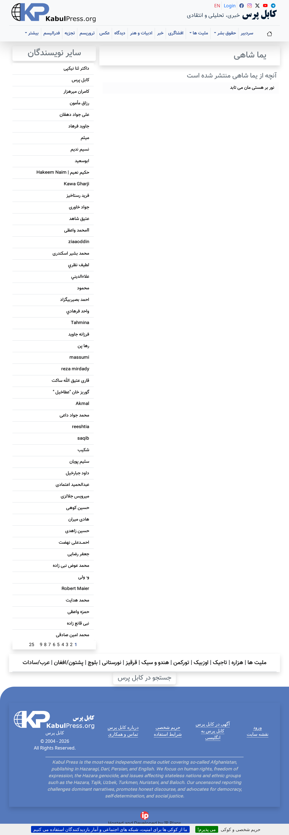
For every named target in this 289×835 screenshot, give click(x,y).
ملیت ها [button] (200, 33)
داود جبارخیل (77, 473)
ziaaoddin (78, 242)
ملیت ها (257, 662)
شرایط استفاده (168, 734)
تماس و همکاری (123, 734)
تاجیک (220, 662)
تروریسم (87, 33)
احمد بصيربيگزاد (74, 299)
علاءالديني (80, 276)
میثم (85, 138)
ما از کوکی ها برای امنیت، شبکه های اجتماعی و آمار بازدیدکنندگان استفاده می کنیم (110, 829)
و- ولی (83, 577)
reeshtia (80, 427)
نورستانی (111, 662)
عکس (104, 33)
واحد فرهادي (77, 311)
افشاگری (175, 33)
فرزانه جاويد (78, 334)
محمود (83, 288)
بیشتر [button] (33, 33)
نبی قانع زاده (78, 623)
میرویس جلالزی (75, 496)
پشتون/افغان (69, 662)
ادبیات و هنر (141, 33)
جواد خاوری (79, 207)
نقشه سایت (257, 734)
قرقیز (131, 662)
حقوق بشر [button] (226, 33)
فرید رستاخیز (77, 195)
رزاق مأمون (79, 103)
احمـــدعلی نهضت (74, 542)
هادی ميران (78, 519)
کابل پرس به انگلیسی (212, 734)
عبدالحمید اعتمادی (72, 484)
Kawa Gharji (76, 184)
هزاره (237, 662)
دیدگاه (119, 33)
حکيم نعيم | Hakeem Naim (62, 172)
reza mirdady (75, 369)
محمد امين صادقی (72, 635)
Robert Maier (75, 588)
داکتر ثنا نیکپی (76, 68)
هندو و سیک (155, 662)
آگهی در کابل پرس (213, 724)
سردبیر (247, 33)
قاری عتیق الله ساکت (70, 380)
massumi (79, 357)
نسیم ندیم (80, 149)
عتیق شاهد (79, 218)
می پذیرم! (207, 829)
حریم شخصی (168, 727)
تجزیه (70, 33)
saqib (83, 438)
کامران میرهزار (76, 91)
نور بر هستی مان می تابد (252, 87)
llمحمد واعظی (76, 230)
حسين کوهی (77, 508)
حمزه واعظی (78, 612)
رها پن (83, 346)
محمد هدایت (77, 600)
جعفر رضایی (78, 554)
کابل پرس (80, 80)
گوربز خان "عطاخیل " (71, 392)
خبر (160, 33)
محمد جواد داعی (74, 415)
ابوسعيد (82, 161)
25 (31, 645)
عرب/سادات (36, 662)
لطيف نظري (78, 265)
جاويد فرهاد (78, 126)
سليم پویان (79, 461)
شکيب (83, 450)
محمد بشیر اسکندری (70, 253)
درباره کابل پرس (123, 727)
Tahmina (80, 323)
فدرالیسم (51, 33)
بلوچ (93, 662)
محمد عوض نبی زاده (71, 565)
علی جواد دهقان (74, 114)
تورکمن (181, 662)
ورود (257, 727)
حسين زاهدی (77, 531)
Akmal (82, 403)
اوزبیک (201, 662)
